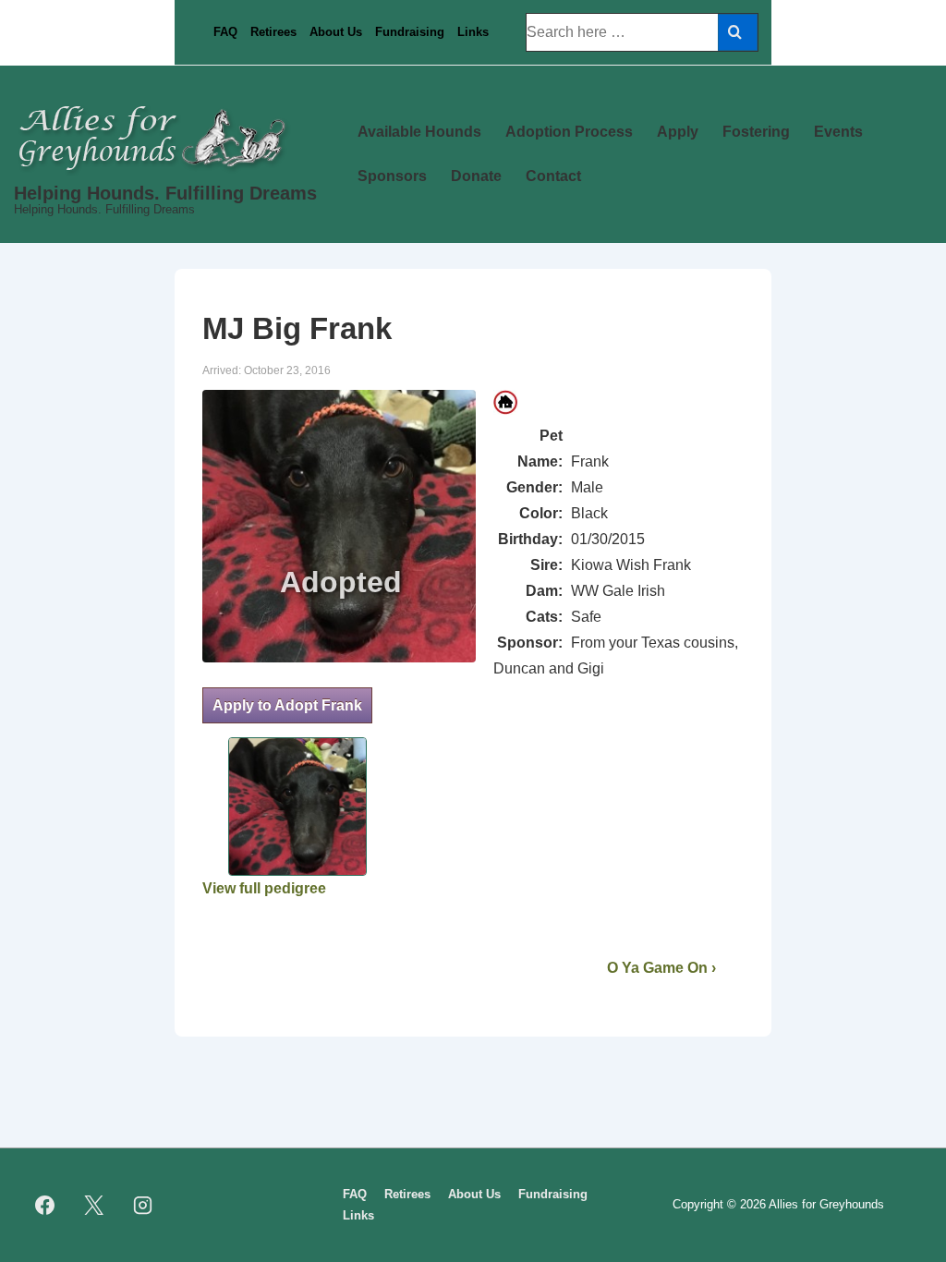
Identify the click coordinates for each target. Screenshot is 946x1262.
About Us (335, 32)
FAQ (225, 32)
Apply (677, 132)
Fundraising (409, 32)
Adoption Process (569, 132)
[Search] (738, 32)
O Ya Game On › (661, 968)
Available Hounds (419, 132)
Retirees (273, 32)
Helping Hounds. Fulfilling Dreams (165, 193)
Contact (553, 176)
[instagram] (143, 1205)
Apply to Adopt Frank (287, 705)
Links (473, 32)
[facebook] (45, 1205)
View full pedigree (264, 888)
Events (838, 132)
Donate (476, 176)
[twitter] (94, 1205)
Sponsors (392, 176)
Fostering (756, 132)
